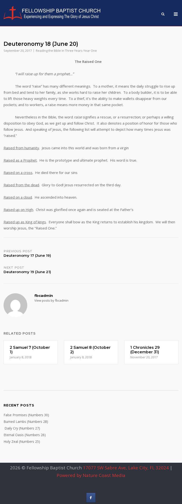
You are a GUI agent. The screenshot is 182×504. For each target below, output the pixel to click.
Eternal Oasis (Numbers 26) (25, 435)
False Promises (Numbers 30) (26, 415)
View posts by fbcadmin (51, 300)
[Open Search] (163, 14)
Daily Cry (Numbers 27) (22, 428)
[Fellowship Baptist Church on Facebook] (91, 498)
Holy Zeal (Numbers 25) (22, 441)
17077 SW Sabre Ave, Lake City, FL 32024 (126, 468)
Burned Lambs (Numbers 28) (26, 421)
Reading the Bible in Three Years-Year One (66, 50)
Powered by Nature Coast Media (91, 475)
